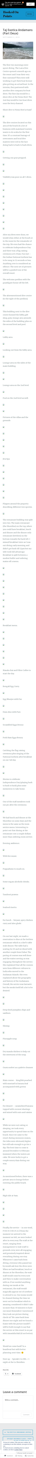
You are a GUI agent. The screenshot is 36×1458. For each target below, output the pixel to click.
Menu (29, 14)
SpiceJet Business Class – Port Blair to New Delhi (19, 1440)
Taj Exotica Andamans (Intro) (19, 1432)
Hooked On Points (11, 14)
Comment (26, 1414)
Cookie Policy (18, 1449)
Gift (30, 4)
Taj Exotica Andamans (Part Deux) (17, 31)
